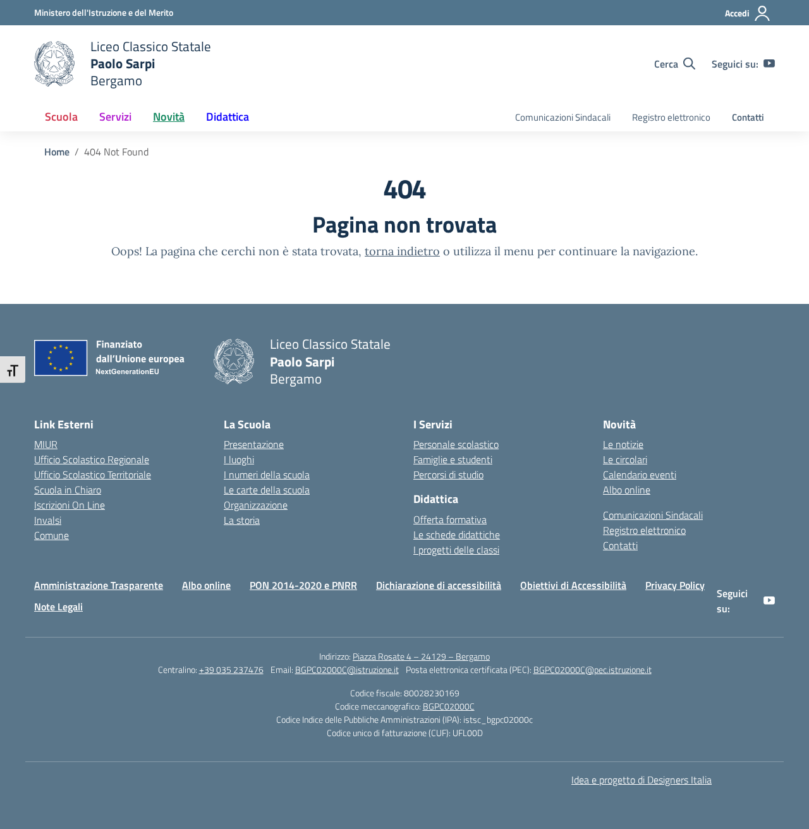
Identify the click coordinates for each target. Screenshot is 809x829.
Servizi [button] (115, 116)
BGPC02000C (449, 706)
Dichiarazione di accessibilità (438, 585)
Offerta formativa (450, 519)
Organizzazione (256, 504)
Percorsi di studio (448, 474)
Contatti (748, 117)
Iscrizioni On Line (69, 504)
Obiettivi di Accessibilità (573, 585)
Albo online (626, 489)
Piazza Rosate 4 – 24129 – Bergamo (421, 656)
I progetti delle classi (456, 549)
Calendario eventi (639, 474)
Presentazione (254, 444)
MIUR (46, 444)
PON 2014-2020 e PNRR (303, 585)
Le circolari (625, 459)
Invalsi (47, 520)
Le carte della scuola (267, 489)
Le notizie (623, 444)
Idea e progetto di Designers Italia (641, 779)
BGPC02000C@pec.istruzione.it (592, 669)
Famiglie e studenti (452, 459)
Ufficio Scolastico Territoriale (92, 474)
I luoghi (239, 459)
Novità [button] (169, 116)
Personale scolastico (456, 444)
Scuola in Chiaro (67, 489)
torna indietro (402, 251)
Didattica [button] (227, 116)
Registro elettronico (671, 117)
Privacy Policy (675, 585)
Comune (51, 535)
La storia (242, 520)
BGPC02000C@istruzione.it (347, 669)
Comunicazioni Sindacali (563, 117)
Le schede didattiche (456, 534)
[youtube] (769, 64)
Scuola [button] (61, 116)
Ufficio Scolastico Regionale (91, 459)
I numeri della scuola (267, 474)
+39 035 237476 (231, 669)
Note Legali (58, 606)
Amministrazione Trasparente (98, 585)
